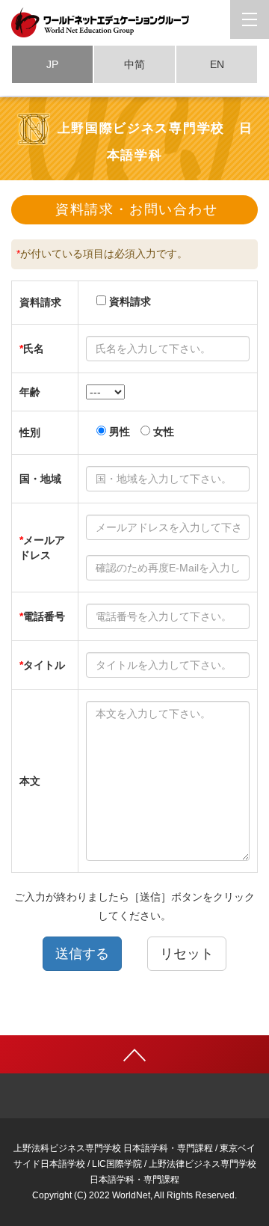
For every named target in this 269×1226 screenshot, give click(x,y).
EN (217, 64)
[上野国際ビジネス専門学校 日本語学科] (134, 22)
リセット (187, 953)
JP (52, 64)
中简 (134, 64)
